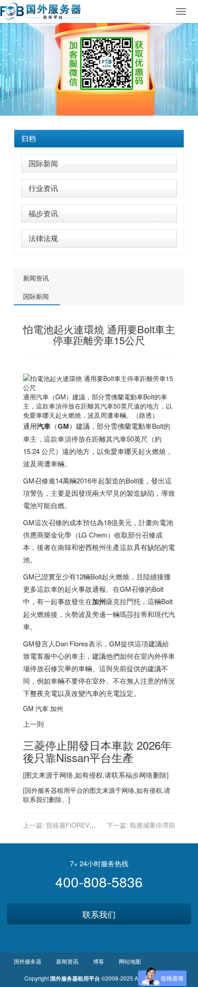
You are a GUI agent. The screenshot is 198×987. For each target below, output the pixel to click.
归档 (28, 138)
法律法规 (43, 238)
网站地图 (130, 961)
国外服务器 (41, 790)
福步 (132, 775)
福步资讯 (43, 213)
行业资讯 (43, 188)
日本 (100, 745)
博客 (98, 961)
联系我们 (99, 914)
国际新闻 (43, 163)
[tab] (99, 138)
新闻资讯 (36, 277)
